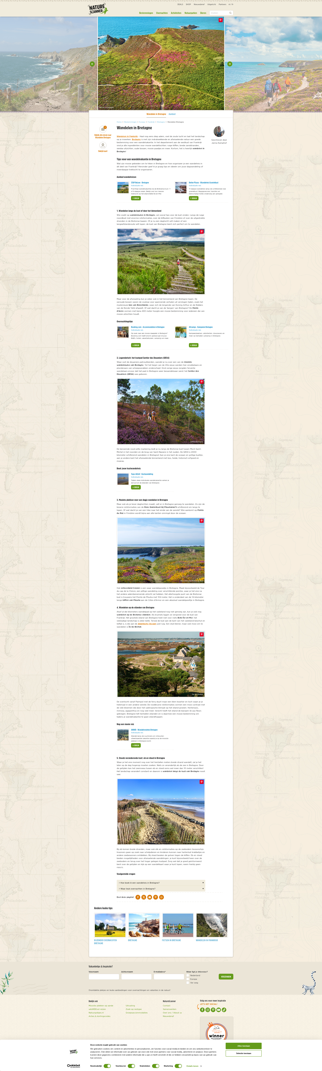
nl (229, 4)
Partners (222, 4)
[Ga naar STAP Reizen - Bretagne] (123, 187)
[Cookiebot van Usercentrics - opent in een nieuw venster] (74, 1066)
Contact (166, 1006)
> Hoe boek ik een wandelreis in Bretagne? (139, 883)
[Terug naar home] (98, 9)
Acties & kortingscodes (99, 1016)
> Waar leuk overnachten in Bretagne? (137, 889)
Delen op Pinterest (221, 20)
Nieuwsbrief (199, 4)
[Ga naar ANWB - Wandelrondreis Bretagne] (123, 735)
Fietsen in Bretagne (171, 940)
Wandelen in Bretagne (156, 114)
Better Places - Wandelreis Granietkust (203, 182)
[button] (92, 63)
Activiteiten (176, 12)
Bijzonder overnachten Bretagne (105, 942)
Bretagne (136, 139)
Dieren (203, 12)
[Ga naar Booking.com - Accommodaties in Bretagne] (123, 332)
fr (232, 4)
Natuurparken (191, 12)
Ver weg (194, 983)
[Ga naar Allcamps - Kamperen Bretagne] (181, 332)
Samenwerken (169, 1009)
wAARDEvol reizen (97, 1009)
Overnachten (162, 12)
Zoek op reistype (134, 1009)
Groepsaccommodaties (137, 1013)
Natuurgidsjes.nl (96, 1013)
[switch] (131, 1066)
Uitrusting (130, 1006)
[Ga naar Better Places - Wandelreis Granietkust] (181, 187)
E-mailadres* (160, 971)
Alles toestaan (243, 1046)
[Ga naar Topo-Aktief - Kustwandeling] (123, 479)
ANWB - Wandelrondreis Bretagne (144, 729)
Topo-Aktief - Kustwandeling (142, 474)
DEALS (180, 4)
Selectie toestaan (243, 1053)
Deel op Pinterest (202, 232)
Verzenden (226, 976)
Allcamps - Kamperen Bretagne (201, 327)
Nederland (195, 975)
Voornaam (94, 971)
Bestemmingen (146, 12)
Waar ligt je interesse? (197, 971)
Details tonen (192, 1066)
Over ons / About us (172, 1013)
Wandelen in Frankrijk (127, 136)
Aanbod (172, 114)
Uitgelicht (211, 4)
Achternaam (127, 971)
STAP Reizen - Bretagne (140, 182)
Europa (193, 979)
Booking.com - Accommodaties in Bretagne (147, 327)
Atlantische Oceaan (147, 623)
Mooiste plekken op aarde (101, 1006)
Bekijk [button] (136, 198)
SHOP (188, 4)
